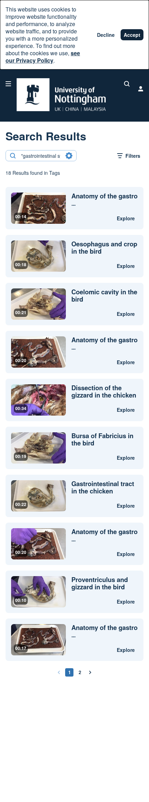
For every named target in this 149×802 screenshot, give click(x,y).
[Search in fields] (69, 155)
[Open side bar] (8, 83)
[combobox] (41, 155)
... (104, 200)
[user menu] (140, 88)
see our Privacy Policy (43, 56)
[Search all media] (126, 83)
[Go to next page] (90, 672)
